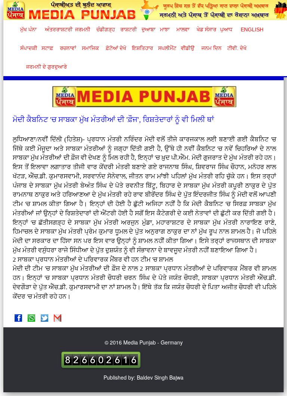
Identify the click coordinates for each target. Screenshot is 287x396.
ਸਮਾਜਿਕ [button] (90, 48)
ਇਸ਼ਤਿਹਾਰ (142, 48)
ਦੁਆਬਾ (148, 29)
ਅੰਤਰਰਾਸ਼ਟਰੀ (57, 29)
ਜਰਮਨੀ (82, 29)
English (251, 29)
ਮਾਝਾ (165, 29)
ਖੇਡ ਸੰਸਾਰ (206, 29)
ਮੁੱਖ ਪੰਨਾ (28, 29)
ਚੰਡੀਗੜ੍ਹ (105, 29)
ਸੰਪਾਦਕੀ (28, 48)
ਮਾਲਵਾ (182, 29)
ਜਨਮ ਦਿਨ (211, 48)
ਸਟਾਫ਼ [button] (47, 48)
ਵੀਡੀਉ (187, 48)
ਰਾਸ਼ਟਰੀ (128, 29)
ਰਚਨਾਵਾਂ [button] (68, 48)
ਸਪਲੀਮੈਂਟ (167, 48)
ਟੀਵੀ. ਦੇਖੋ (236, 48)
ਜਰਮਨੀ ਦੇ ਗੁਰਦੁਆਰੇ (43, 67)
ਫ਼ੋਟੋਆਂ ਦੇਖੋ (115, 48)
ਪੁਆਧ (226, 29)
